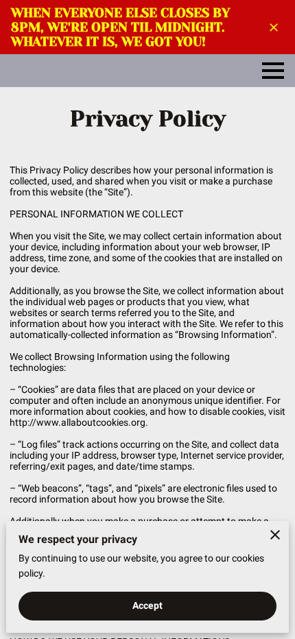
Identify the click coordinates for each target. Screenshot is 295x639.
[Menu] (273, 70)
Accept (147, 605)
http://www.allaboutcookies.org (77, 422)
